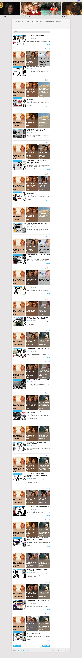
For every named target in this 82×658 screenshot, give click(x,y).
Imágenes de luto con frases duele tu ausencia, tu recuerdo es (38, 538)
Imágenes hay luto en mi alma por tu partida (38, 255)
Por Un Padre (29, 21)
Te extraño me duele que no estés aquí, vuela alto (37, 411)
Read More (48, 44)
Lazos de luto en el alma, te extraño (38, 379)
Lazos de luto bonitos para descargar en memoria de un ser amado (37, 475)
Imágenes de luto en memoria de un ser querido (38, 192)
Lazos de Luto (26, 26)
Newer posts (45, 645)
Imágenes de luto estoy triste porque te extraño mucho (36, 130)
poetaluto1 (29, 38)
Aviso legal (66, 650)
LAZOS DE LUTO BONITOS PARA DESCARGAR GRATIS (35, 36)
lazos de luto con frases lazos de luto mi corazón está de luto (37, 318)
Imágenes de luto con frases (53, 21)
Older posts (17, 645)
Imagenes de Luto (18, 21)
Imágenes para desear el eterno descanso (37, 224)
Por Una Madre (39, 21)
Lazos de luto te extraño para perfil (38, 286)
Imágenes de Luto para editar (36, 67)
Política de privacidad (57, 650)
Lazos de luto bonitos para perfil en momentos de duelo (38, 507)
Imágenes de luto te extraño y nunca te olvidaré (38, 98)
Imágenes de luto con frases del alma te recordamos (37, 632)
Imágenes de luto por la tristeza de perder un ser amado (38, 349)
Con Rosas (16, 26)
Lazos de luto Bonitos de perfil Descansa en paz (36, 443)
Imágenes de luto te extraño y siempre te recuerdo (36, 161)
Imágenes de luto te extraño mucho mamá (38, 601)
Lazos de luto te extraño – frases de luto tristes (38, 570)
